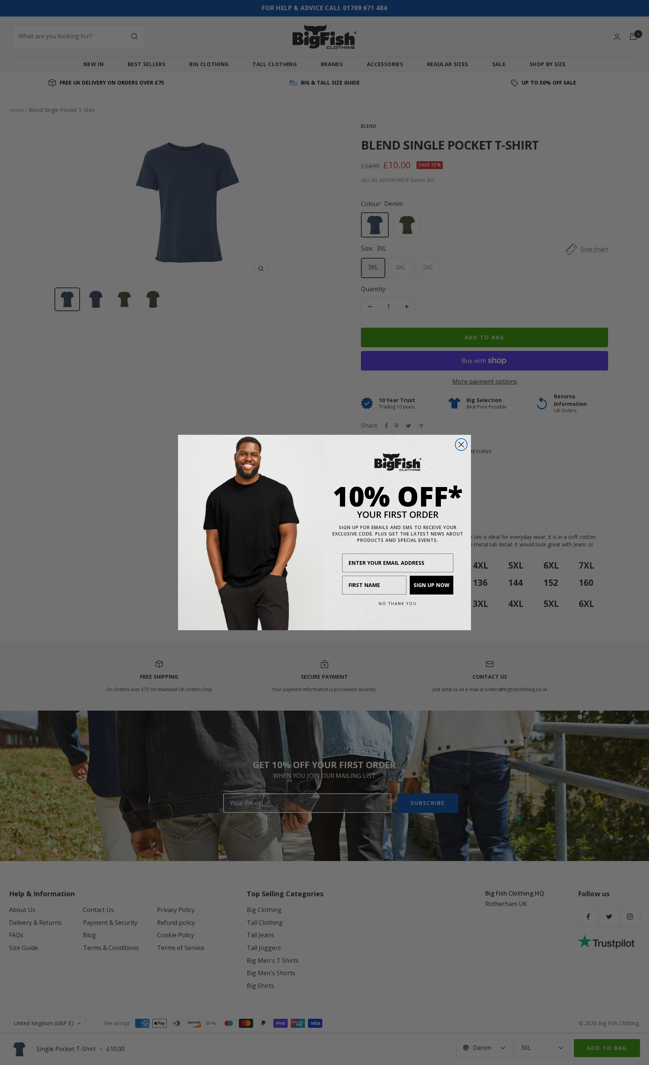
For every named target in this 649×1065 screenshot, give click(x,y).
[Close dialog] (461, 445)
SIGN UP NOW (432, 584)
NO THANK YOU (398, 603)
